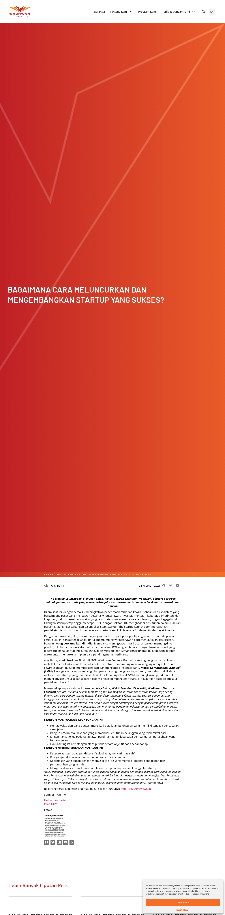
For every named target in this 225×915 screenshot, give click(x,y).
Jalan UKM (50, 804)
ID (211, 11)
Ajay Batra (57, 585)
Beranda (48, 574)
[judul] (179, 909)
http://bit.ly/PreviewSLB (136, 789)
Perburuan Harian (55, 800)
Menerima (183, 902)
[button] (203, 11)
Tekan (58, 574)
